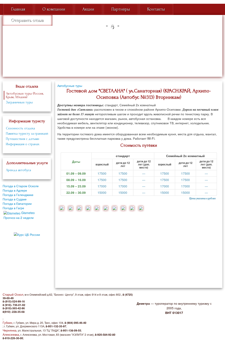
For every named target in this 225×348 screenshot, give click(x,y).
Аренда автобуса (18, 170)
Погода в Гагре (13, 208)
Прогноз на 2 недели (19, 217)
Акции (88, 9)
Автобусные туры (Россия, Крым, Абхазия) (25, 95)
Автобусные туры (69, 85)
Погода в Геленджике (18, 194)
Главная (18, 9)
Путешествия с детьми (22, 139)
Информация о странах (22, 144)
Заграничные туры (19, 102)
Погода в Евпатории (17, 203)
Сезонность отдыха (20, 128)
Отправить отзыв (27, 20)
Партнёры (120, 9)
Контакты (156, 9)
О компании (53, 9)
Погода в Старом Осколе (21, 186)
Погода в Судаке (15, 199)
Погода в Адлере (15, 190)
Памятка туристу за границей (27, 134)
